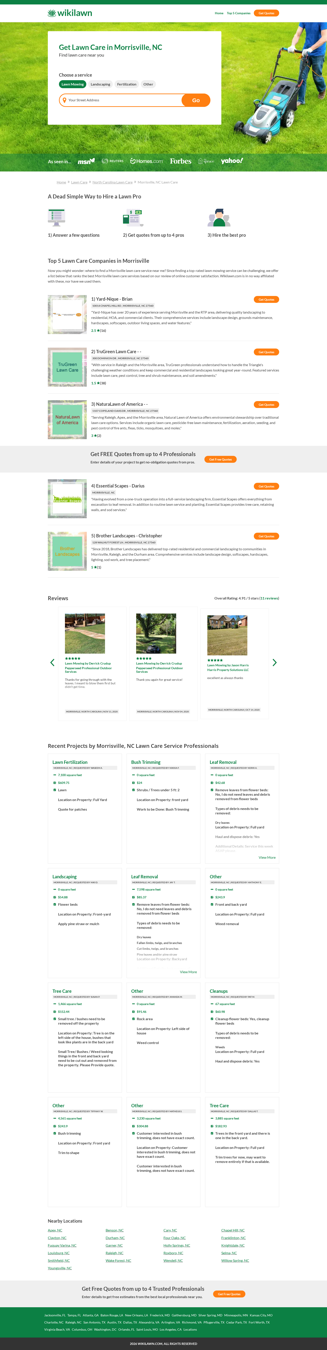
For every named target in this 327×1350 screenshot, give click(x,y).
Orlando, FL (126, 1329)
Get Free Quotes (220, 459)
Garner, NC (114, 1245)
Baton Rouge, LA (112, 1315)
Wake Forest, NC (118, 1260)
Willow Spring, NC (235, 1260)
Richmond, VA (192, 1322)
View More (267, 857)
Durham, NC (115, 1238)
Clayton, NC (57, 1238)
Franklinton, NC (233, 1238)
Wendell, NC (173, 1260)
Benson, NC (115, 1230)
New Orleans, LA (136, 1315)
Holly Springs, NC (177, 1245)
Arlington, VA (170, 1322)
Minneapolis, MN (236, 1315)
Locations (190, 1329)
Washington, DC (105, 1329)
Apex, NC (55, 1230)
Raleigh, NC (114, 1253)
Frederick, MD (160, 1315)
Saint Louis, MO (147, 1329)
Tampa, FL (74, 1315)
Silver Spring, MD (210, 1315)
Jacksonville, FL (55, 1315)
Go (196, 100)
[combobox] (134, 100)
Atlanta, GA (91, 1315)
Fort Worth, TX (259, 1322)
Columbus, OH (82, 1329)
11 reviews (269, 598)
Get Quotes (266, 13)
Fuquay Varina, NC (62, 1245)
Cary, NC (170, 1230)
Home (219, 13)
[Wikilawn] (69, 13)
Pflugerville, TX (214, 1322)
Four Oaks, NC (175, 1238)
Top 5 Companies (238, 13)
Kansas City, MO (261, 1315)
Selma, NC (229, 1253)
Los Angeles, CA (171, 1329)
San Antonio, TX (94, 1322)
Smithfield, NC (59, 1260)
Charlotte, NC (54, 1322)
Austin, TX (114, 1322)
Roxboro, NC (173, 1253)
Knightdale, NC (233, 1245)
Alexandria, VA (149, 1322)
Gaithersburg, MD (184, 1315)
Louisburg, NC (59, 1253)
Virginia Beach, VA (57, 1329)
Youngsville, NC (60, 1268)
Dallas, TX (130, 1322)
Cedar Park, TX (236, 1322)
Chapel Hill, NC (233, 1230)
